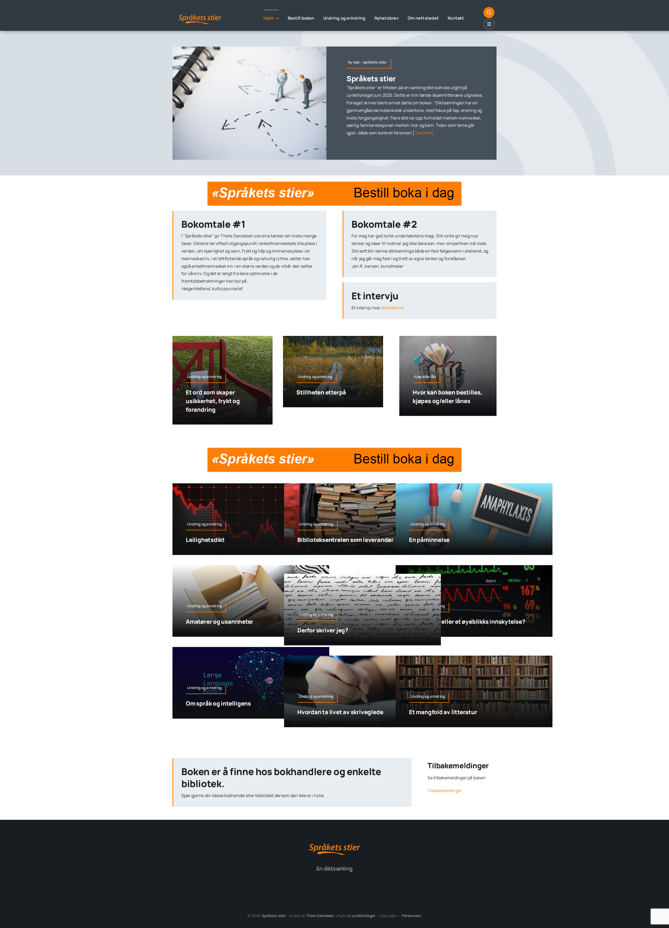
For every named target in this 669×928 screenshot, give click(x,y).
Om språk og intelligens (218, 703)
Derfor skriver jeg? (322, 630)
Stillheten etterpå (321, 392)
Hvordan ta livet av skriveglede (340, 712)
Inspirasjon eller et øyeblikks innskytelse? (467, 622)
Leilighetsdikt (205, 540)
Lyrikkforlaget (363, 915)
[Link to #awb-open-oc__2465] (489, 24)
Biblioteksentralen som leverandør (345, 540)
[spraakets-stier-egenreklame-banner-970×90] (334, 184)
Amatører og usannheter (219, 622)
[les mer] (423, 133)
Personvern (412, 915)
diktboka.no (392, 308)
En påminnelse (429, 540)
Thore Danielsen (320, 915)
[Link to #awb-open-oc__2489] (488, 12)
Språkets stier (371, 78)
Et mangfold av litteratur (443, 712)
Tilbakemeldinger (445, 790)
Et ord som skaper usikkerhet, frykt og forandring (213, 401)
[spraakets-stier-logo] (199, 14)
